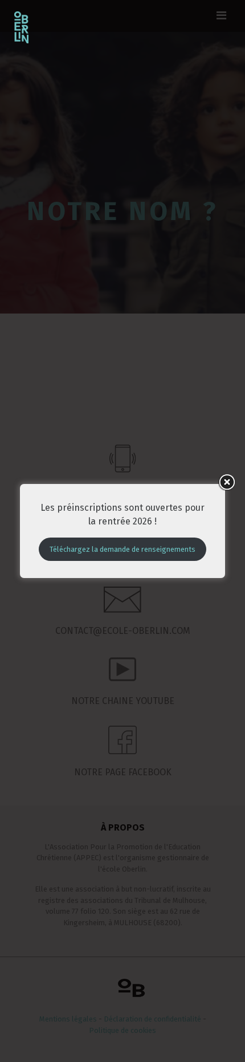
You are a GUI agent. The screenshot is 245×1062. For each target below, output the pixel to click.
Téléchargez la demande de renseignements (122, 549)
